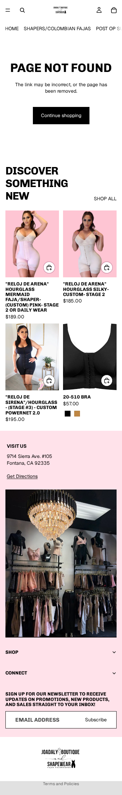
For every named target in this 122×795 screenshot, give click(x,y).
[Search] (22, 10)
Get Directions (22, 476)
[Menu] (8, 10)
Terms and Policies (61, 784)
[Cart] (113, 10)
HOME (12, 28)
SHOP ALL (105, 199)
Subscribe (96, 719)
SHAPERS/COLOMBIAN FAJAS (57, 28)
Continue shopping (61, 115)
